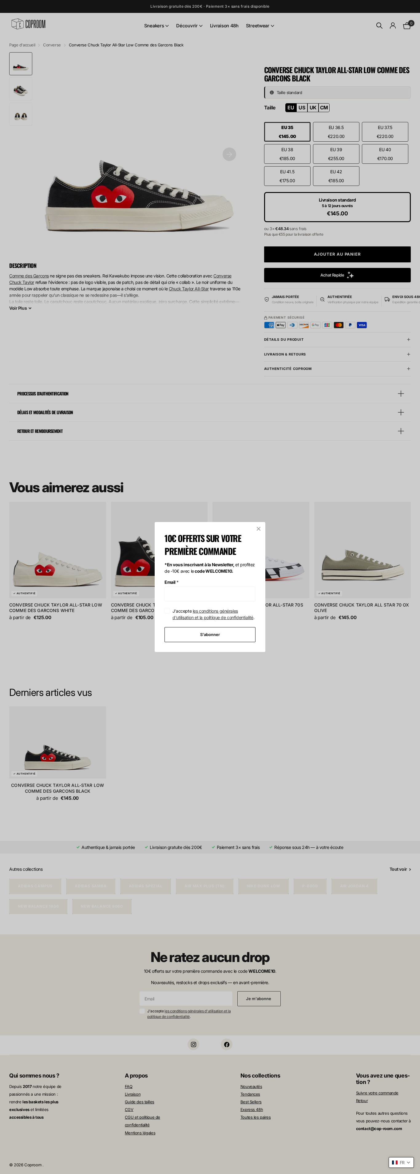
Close (258, 529)
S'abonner (210, 634)
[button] (401, 1162)
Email (171, 582)
